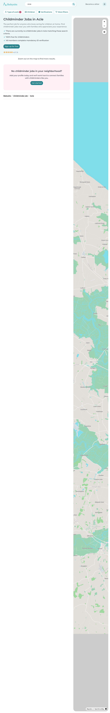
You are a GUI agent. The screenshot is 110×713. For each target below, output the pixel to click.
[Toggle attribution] (106, 709)
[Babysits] (10, 4)
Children (31, 12)
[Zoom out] (104, 26)
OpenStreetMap (99, 709)
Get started (37, 83)
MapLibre (89, 709)
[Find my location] (104, 32)
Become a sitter (92, 4)
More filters (62, 12)
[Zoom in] (104, 21)
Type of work (14, 12)
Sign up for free (11, 46)
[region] (90, 364)
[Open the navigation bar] (104, 4)
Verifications (46, 12)
